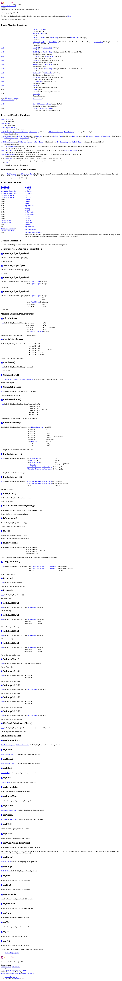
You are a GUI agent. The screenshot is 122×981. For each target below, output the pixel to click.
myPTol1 (28, 216)
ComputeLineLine (10, 127)
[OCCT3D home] (7, 4)
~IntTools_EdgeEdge (39, 33)
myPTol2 (28, 218)
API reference (16, 967)
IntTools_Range (49, 56)
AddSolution (8, 150)
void (2, 48)
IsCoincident (8, 163)
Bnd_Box (39, 136)
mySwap (27, 224)
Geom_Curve (13, 191)
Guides (3, 6)
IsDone (35, 89)
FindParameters (11, 174)
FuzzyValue (36, 94)
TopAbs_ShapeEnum (70, 150)
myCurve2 (28, 197)
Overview (4, 967)
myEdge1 (28, 187)
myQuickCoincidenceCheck (33, 232)
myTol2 (27, 201)
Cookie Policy (18, 973)
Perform (35, 85)
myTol (27, 203)
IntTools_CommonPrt (7, 100)
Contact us (24, 970)
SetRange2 (36, 73)
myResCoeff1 (29, 212)
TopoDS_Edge (54, 37)
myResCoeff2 (29, 214)
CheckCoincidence (10, 146)
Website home (5, 970)
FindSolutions (8, 132)
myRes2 (27, 210)
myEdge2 (28, 189)
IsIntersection (8, 159)
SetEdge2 (36, 64)
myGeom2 (28, 193)
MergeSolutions (9, 142)
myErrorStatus (29, 226)
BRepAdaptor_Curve (27, 174)
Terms (12, 973)
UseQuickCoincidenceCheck (42, 104)
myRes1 (27, 208)
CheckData (7, 119)
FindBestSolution (9, 154)
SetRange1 (36, 56)
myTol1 (27, 199)
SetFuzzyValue (37, 81)
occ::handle (4, 191)
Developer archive (15, 970)
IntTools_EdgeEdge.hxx (12, 953)
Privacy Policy (5, 973)
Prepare (6, 123)
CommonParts (37, 99)
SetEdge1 (36, 48)
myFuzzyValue (29, 206)
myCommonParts (30, 229)
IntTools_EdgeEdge (39, 29)
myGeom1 (28, 191)
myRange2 (28, 222)
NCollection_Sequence (11, 98)
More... (69, 16)
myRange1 (28, 220)
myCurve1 (28, 195)
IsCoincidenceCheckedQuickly (42, 108)
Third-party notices (28, 973)
